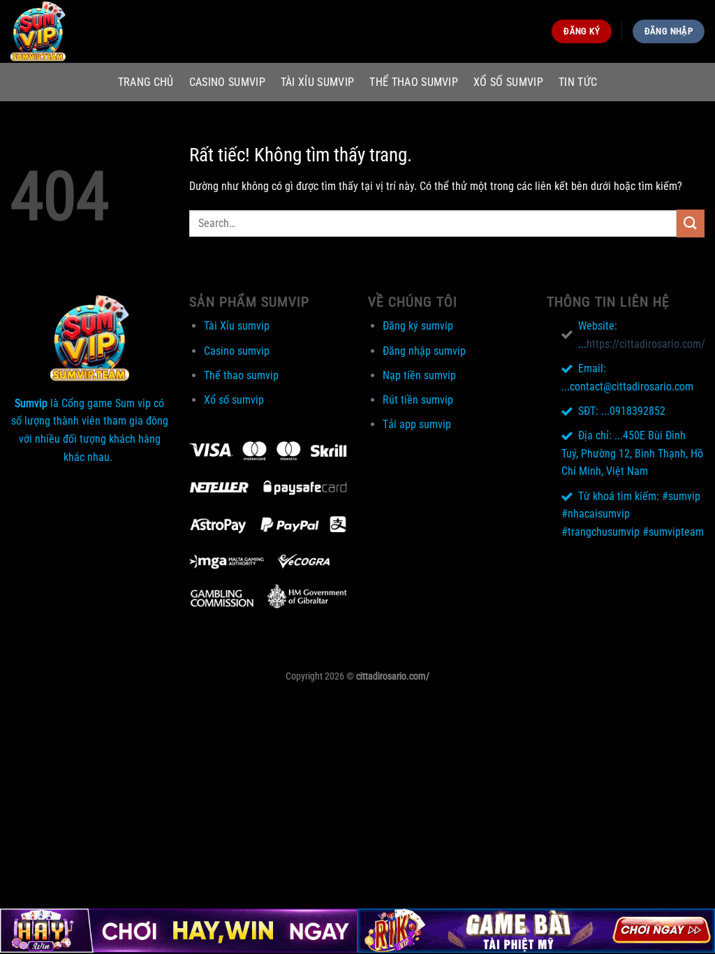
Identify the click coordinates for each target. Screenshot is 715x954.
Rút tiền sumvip (418, 399)
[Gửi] (691, 223)
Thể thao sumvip (413, 82)
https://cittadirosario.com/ (646, 344)
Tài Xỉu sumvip (317, 82)
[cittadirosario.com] (80, 31)
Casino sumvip (227, 82)
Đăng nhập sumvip (424, 351)
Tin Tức (578, 82)
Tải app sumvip (417, 424)
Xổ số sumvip (508, 82)
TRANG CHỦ (146, 82)
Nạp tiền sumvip (419, 375)
